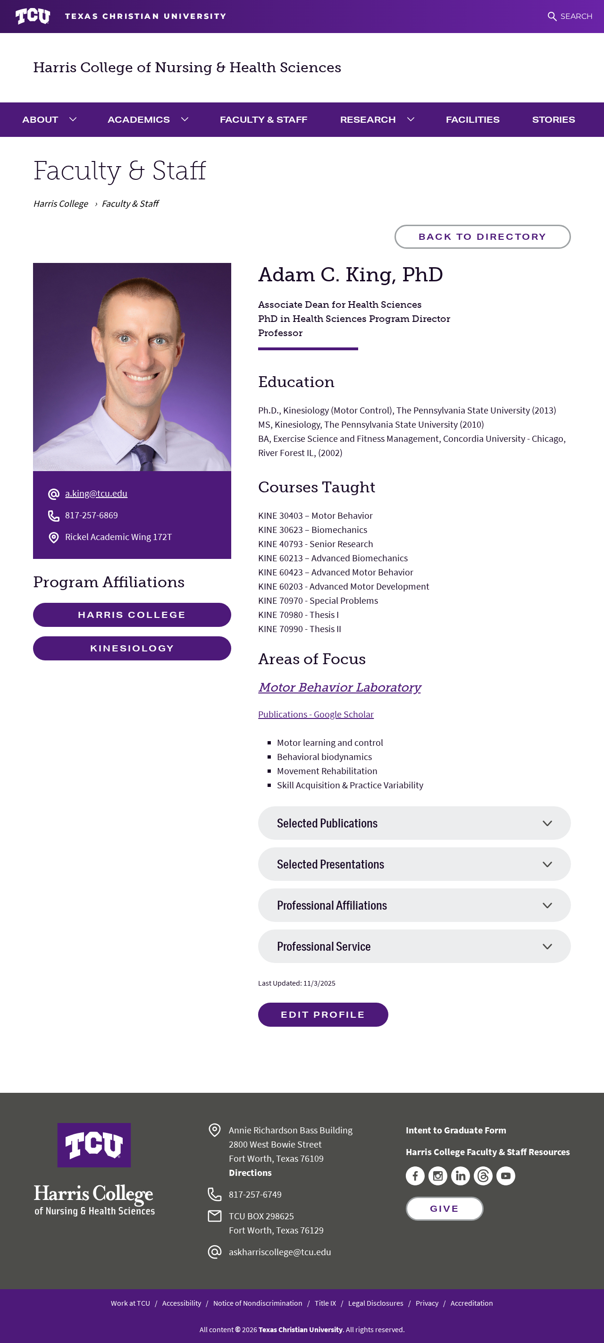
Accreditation (472, 1303)
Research (368, 119)
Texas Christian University (301, 1329)
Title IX (325, 1303)
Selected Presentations (330, 864)
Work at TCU (130, 1303)
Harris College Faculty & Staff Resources (488, 1151)
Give (445, 1208)
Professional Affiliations (332, 905)
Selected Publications (327, 823)
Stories (553, 119)
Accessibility (181, 1303)
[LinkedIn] (460, 1182)
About (40, 119)
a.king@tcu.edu (96, 493)
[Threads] (483, 1182)
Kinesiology (132, 648)
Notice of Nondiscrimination (257, 1303)
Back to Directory (483, 236)
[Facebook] (415, 1182)
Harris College (132, 614)
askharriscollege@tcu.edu (280, 1252)
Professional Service (324, 946)
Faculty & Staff (263, 119)
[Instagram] (437, 1182)
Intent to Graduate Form (456, 1130)
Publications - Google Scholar (316, 714)
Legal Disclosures (375, 1303)
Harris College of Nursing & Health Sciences (187, 67)
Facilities (473, 119)
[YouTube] (505, 1182)
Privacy (427, 1303)
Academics (139, 119)
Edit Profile (323, 1014)
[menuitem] (52, 119)
